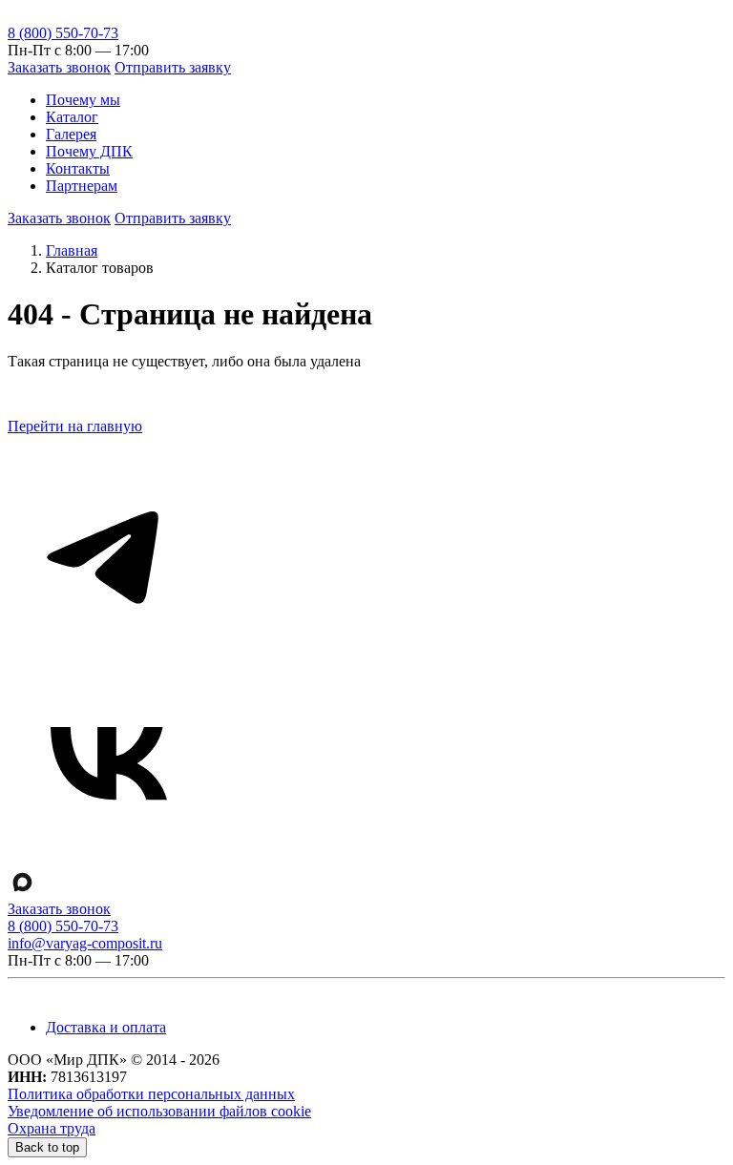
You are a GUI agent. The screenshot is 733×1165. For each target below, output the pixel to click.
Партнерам (81, 185)
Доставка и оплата (106, 1027)
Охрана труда (51, 1128)
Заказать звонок (59, 67)
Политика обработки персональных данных (151, 1094)
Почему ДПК (89, 151)
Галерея (71, 134)
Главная (71, 250)
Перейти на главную (75, 426)
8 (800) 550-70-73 (63, 33)
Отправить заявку (173, 67)
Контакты (78, 168)
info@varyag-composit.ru (85, 943)
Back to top (47, 1147)
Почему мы (83, 100)
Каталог (72, 117)
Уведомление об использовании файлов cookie (159, 1111)
